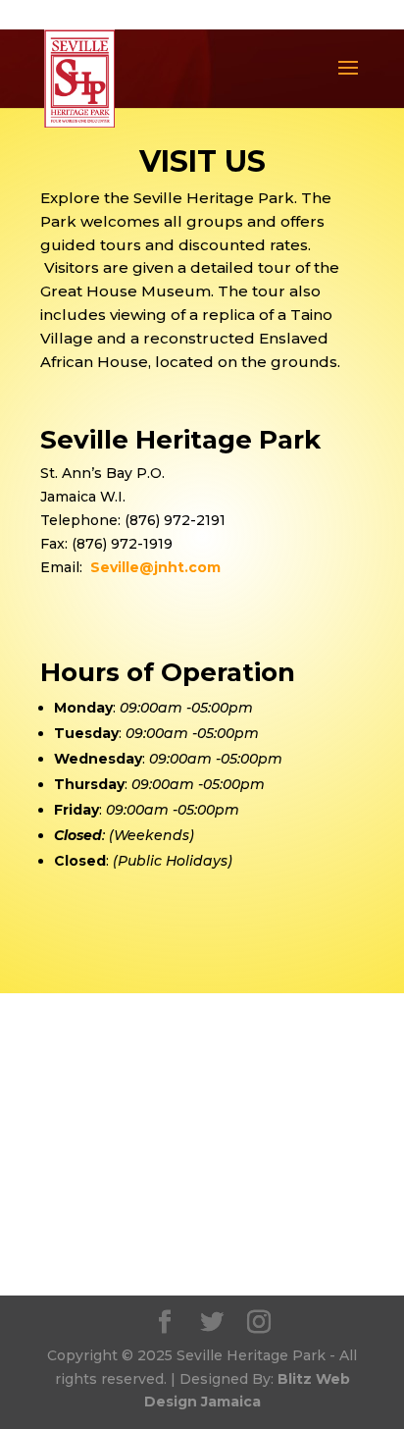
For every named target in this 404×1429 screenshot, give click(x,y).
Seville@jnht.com (155, 567)
